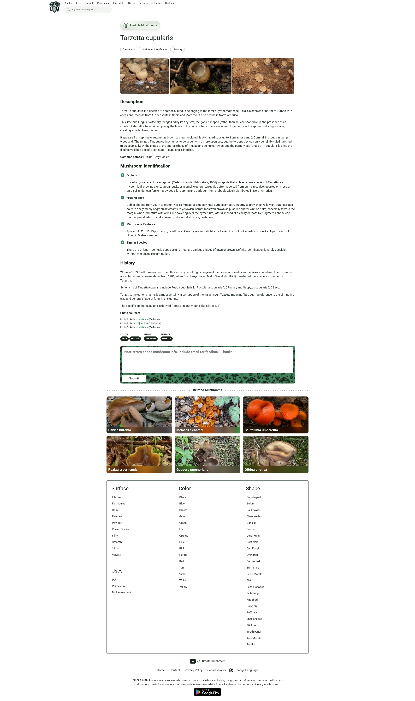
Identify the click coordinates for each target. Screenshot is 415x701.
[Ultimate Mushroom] (55, 7)
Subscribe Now (207, 353)
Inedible (90, 3)
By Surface (156, 3)
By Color (143, 3)
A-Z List (69, 3)
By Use (132, 3)
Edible (79, 3)
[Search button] (68, 9)
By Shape (170, 3)
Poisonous (103, 3)
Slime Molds (118, 3)
